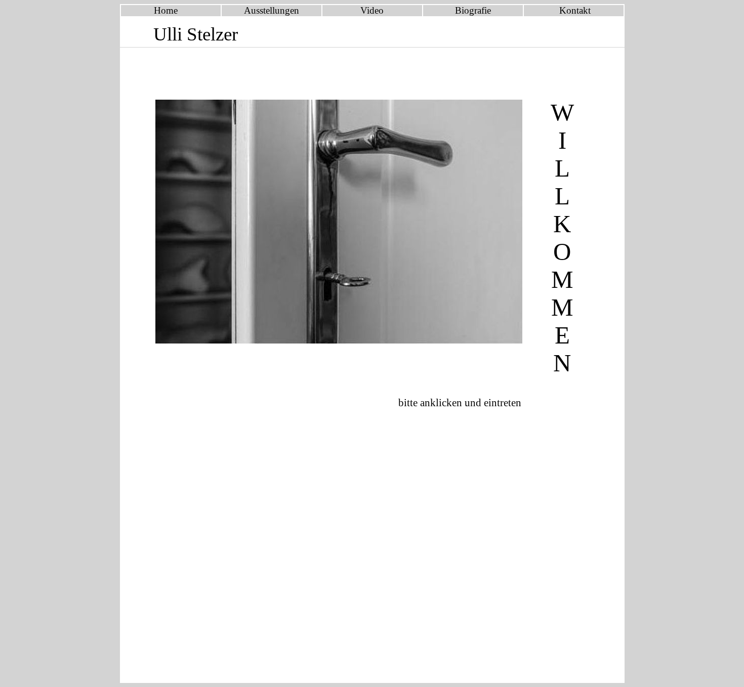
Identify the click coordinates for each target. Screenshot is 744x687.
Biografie (473, 10)
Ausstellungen (271, 10)
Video (372, 10)
